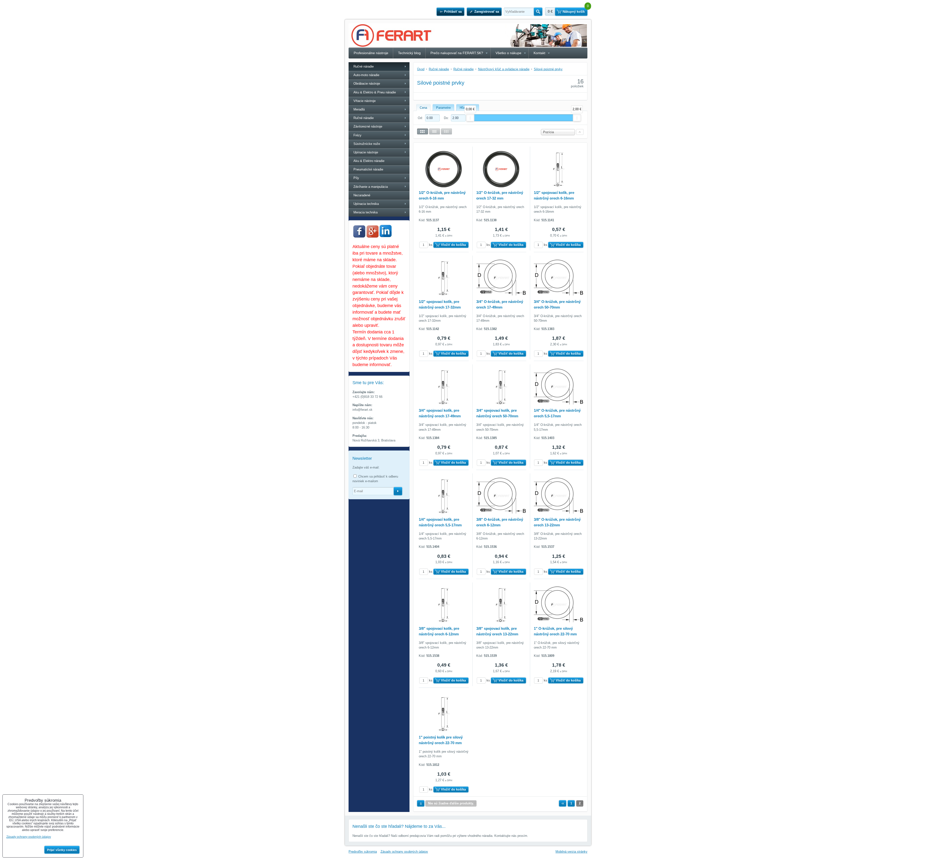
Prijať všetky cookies (62, 850)
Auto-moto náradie (366, 75)
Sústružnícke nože (366, 144)
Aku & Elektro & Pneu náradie (374, 92)
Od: (421, 118)
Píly (356, 178)
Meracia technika (365, 212)
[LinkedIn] (386, 235)
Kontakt (539, 53)
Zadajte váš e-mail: (366, 467)
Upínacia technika (366, 204)
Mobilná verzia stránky (571, 851)
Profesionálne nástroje (371, 53)
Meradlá (359, 109)
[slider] (470, 117)
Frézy (357, 135)
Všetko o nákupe (508, 53)
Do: (447, 118)
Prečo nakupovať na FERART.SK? (456, 53)
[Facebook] (359, 236)
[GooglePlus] (372, 236)
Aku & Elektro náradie (368, 161)
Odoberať (398, 491)
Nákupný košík (574, 11)
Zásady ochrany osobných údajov (404, 851)
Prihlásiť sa (453, 11)
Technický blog (409, 53)
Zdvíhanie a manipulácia (370, 187)
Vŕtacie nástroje (364, 101)
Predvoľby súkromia (363, 851)
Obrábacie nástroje (366, 83)
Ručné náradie (363, 66)
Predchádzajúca (562, 803)
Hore (420, 803)
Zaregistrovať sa (486, 11)
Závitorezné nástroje (367, 126)
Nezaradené (361, 195)
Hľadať (538, 12)
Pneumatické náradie (368, 169)
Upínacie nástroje (365, 152)
